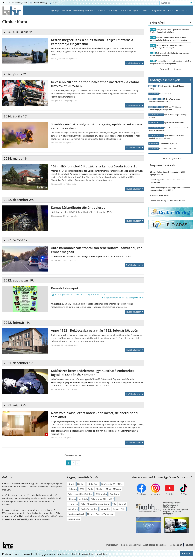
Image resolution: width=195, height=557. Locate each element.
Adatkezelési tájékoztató (154, 544)
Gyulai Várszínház (89, 509)
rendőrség (73, 504)
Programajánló (158, 10)
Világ (145, 10)
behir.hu (74, 58)
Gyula (90, 489)
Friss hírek (66, 10)
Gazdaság (112, 10)
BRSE (82, 489)
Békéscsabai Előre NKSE (102, 499)
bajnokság (73, 509)
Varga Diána (72, 101)
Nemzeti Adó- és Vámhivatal (100, 514)
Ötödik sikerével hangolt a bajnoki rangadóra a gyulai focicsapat (167, 46)
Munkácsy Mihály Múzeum (108, 489)
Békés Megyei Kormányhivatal (95, 504)
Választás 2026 (183, 10)
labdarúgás (93, 484)
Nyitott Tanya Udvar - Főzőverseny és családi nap (165, 100)
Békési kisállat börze (167, 149)
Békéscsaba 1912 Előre (112, 484)
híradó (71, 484)
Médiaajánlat (175, 544)
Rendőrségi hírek (76, 514)
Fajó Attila (72, 184)
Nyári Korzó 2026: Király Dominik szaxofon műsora (166, 136)
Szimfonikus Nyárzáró (168, 143)
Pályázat (189, 544)
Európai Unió (74, 519)
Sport (136, 10)
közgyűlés (105, 509)
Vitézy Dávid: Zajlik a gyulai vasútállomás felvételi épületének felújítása (169, 30)
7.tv (170, 10)
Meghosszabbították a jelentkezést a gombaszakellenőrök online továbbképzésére (168, 38)
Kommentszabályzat (130, 544)
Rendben (186, 553)
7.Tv (114, 504)
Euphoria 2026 (165, 94)
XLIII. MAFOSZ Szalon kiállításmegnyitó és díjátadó (165, 108)
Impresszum (112, 544)
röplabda (72, 489)
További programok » (171, 158)
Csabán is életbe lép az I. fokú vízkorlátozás (167, 200)
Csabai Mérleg (39, 2)
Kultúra (125, 10)
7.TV (54, 2)
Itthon (101, 10)
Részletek (101, 554)
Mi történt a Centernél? (159, 195)
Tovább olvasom (134, 63)
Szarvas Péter (119, 509)
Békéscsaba (101, 494)
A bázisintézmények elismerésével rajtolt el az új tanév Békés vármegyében (170, 62)
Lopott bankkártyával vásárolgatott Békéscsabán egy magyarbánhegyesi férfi (170, 188)
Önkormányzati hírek (83, 10)
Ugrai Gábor (73, 345)
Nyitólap (55, 10)
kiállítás (81, 484)
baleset (122, 504)
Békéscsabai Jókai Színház (80, 494)
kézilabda (83, 499)
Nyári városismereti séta (174, 122)
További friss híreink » (170, 69)
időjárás (72, 499)
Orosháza (114, 494)
